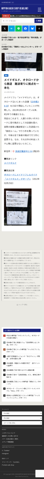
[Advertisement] (22, 239)
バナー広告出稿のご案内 (10, 439)
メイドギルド (10, 162)
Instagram (5, 453)
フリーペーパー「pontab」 (11, 462)
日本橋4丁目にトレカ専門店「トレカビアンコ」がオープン (23, 350)
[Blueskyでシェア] (32, 28)
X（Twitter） (6, 450)
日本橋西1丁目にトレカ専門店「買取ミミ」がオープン (23, 382)
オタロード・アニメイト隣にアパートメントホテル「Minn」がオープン (23, 389)
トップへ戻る (23, 304)
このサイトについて (8, 433)
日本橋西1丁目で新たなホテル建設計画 (20, 370)
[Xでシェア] (4, 28)
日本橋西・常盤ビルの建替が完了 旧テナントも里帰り (23, 364)
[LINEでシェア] (18, 28)
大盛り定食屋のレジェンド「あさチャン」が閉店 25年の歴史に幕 (23, 357)
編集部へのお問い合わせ (10, 436)
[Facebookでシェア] (25, 28)
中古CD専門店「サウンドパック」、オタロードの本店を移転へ (23, 336)
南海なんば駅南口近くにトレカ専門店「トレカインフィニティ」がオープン (23, 396)
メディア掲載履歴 (8, 442)
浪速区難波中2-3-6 (23, 151)
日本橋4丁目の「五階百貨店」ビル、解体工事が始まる (23, 375)
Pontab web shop (8, 465)
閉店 (6, 75)
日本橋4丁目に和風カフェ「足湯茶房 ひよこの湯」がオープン (22, 343)
